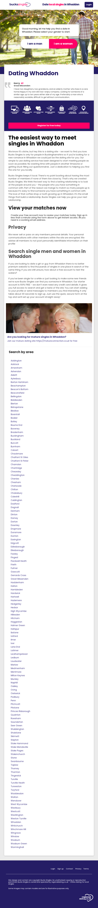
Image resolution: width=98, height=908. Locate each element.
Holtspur (15, 629)
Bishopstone (17, 407)
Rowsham (16, 718)
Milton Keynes (18, 675)
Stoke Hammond (19, 743)
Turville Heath (18, 783)
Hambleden (17, 590)
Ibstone (14, 632)
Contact (69, 869)
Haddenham (17, 582)
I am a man (34, 44)
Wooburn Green (19, 844)
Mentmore (16, 672)
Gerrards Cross (18, 575)
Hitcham (15, 618)
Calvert (14, 450)
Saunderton (17, 722)
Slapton (15, 740)
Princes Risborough (20, 711)
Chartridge (16, 468)
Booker (14, 418)
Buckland (15, 439)
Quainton (15, 715)
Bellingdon (16, 396)
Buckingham (17, 436)
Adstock (15, 364)
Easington (16, 539)
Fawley (14, 554)
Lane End (15, 647)
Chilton (14, 489)
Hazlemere (16, 600)
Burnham (15, 446)
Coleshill (15, 497)
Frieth (13, 565)
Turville (14, 779)
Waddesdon (17, 793)
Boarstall (15, 414)
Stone (14, 758)
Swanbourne (17, 761)
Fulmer (14, 568)
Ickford (14, 636)
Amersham (16, 368)
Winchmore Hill (18, 829)
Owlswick (15, 693)
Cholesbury (16, 493)
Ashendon (16, 371)
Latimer (15, 650)
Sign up (60, 869)
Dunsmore (16, 532)
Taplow (14, 765)
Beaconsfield (17, 393)
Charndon (16, 464)
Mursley (15, 679)
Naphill (14, 683)
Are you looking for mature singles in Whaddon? (42, 338)
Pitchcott (15, 704)
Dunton (14, 536)
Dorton (14, 522)
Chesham (16, 482)
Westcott (15, 811)
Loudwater (16, 661)
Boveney (15, 429)
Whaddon (16, 822)
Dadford (15, 504)
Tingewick (16, 776)
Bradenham (17, 432)
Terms (86, 869)
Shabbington (17, 729)
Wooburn (15, 840)
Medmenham (18, 668)
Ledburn (15, 658)
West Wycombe (19, 804)
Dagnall (15, 507)
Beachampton (18, 386)
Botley (14, 421)
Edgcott (15, 543)
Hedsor (14, 607)
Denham (15, 511)
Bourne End (16, 425)
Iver (12, 643)
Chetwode (16, 486)
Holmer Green (18, 625)
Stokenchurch (18, 754)
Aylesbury (16, 379)
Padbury (15, 697)
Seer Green (16, 725)
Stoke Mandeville (19, 747)
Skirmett (15, 736)
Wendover (16, 801)
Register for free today (49, 125)
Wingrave (16, 833)
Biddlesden (16, 400)
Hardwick (15, 593)
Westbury (16, 808)
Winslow (15, 836)
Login (89, 4)
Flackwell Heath (19, 561)
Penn (13, 700)
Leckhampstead (19, 654)
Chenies (15, 479)
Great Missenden (19, 579)
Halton (14, 586)
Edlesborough (18, 547)
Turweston (16, 786)
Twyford (15, 790)
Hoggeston (16, 622)
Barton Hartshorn (19, 382)
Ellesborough (17, 550)
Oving (14, 690)
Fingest (14, 557)
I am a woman (63, 44)
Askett (14, 375)
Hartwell (15, 597)
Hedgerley (16, 604)
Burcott (14, 443)
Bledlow (15, 411)
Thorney (15, 768)
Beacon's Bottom (19, 389)
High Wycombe (19, 611)
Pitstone (15, 708)
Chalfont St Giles (19, 457)
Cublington (16, 500)
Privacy (78, 869)
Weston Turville (18, 818)
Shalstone (16, 733)
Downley (15, 525)
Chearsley (16, 472)
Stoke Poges (17, 751)
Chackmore (17, 454)
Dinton (14, 514)
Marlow (14, 665)
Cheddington (17, 475)
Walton (14, 797)
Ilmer (13, 640)
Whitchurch (17, 826)
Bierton (14, 404)
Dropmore (16, 529)
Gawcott (15, 572)
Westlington (17, 815)
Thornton (15, 772)
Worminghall (17, 847)
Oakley (14, 686)
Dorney (14, 518)
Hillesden (15, 615)
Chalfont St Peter (19, 461)
